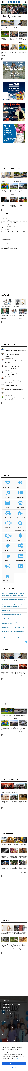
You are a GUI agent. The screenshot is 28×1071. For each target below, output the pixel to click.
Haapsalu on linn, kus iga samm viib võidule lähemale (5, 868)
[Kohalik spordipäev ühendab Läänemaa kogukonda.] (14, 862)
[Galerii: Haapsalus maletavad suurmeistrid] (14, 34)
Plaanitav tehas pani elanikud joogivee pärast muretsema (13, 205)
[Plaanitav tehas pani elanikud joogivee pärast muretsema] (14, 199)
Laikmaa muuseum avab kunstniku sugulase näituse (13, 803)
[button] (26, 2)
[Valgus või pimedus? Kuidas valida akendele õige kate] (5, 850)
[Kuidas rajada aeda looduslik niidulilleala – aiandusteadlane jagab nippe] (14, 939)
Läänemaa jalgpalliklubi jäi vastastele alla (4, 39)
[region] (14, 1056)
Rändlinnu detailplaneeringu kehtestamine (9, 243)
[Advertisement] (14, 157)
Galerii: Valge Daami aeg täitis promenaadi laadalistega (11, 17)
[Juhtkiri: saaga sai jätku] (7, 302)
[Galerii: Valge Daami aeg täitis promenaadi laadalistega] (14, 9)
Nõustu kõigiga (14, 1063)
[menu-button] (3, 2)
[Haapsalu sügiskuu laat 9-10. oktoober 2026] (14, 628)
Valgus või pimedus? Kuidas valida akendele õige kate (5, 856)
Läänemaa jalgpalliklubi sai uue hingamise (22, 52)
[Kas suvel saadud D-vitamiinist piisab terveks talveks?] (7, 840)
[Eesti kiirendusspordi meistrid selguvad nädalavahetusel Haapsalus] (23, 723)
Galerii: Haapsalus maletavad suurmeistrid (13, 39)
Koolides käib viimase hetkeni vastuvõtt (15, 389)
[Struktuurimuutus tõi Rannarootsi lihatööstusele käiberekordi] (14, 186)
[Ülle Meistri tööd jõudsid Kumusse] (5, 797)
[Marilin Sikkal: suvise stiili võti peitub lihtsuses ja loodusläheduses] (7, 928)
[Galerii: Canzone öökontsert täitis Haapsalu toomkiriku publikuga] (5, 47)
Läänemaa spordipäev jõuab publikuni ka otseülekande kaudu (14, 856)
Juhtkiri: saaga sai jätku (5, 306)
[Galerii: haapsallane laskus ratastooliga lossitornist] (20, 23)
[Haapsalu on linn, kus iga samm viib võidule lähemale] (5, 862)
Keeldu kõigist (14, 1067)
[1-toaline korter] (14, 610)
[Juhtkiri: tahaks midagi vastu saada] (14, 311)
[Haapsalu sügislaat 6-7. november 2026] (14, 618)
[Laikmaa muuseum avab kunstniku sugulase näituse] (14, 797)
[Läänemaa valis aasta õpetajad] (23, 199)
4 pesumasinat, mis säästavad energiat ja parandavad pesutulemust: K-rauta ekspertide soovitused (22, 869)
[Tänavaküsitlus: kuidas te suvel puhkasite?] (23, 311)
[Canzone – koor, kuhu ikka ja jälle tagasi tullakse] (23, 797)
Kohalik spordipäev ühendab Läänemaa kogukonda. (13, 868)
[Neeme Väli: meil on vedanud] (5, 199)
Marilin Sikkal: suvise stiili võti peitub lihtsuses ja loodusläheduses (7, 934)
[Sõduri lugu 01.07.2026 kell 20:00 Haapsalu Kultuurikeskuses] (14, 632)
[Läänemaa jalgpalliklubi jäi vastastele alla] (5, 34)
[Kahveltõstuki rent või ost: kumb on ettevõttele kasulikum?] (20, 840)
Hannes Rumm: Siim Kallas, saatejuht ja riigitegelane (5, 317)
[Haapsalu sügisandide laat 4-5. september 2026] (14, 637)
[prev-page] (2, 59)
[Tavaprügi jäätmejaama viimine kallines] (23, 186)
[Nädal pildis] (20, 302)
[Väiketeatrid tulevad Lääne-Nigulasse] (20, 786)
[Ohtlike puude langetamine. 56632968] (14, 614)
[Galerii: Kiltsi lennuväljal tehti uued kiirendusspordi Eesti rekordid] (23, 34)
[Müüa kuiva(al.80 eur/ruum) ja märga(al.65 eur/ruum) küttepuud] (14, 623)
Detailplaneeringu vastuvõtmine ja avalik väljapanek (11, 218)
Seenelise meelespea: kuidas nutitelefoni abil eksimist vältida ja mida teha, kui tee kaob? (5, 946)
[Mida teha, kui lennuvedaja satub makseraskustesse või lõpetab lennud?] (20, 928)
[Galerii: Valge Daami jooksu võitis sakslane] (14, 723)
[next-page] (5, 59)
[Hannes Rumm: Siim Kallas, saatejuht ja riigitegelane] (5, 311)
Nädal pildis (16, 306)
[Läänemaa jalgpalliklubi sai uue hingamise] (23, 47)
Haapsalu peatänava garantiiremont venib (15, 393)
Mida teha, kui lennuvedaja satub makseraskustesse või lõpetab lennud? (20, 934)
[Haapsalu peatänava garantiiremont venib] (7, 23)
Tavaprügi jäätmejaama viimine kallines (22, 192)
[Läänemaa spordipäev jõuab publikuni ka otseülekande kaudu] (14, 850)
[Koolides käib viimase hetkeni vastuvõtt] (14, 47)
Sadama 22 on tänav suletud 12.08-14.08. (9, 222)
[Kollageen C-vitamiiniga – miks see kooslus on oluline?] (23, 850)
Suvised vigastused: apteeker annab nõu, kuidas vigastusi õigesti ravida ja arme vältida (22, 946)
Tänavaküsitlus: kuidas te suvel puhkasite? (21, 317)
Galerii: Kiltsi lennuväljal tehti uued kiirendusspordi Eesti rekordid (19, 717)
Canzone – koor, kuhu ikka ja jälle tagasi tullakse (23, 803)
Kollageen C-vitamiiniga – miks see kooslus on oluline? (23, 856)
